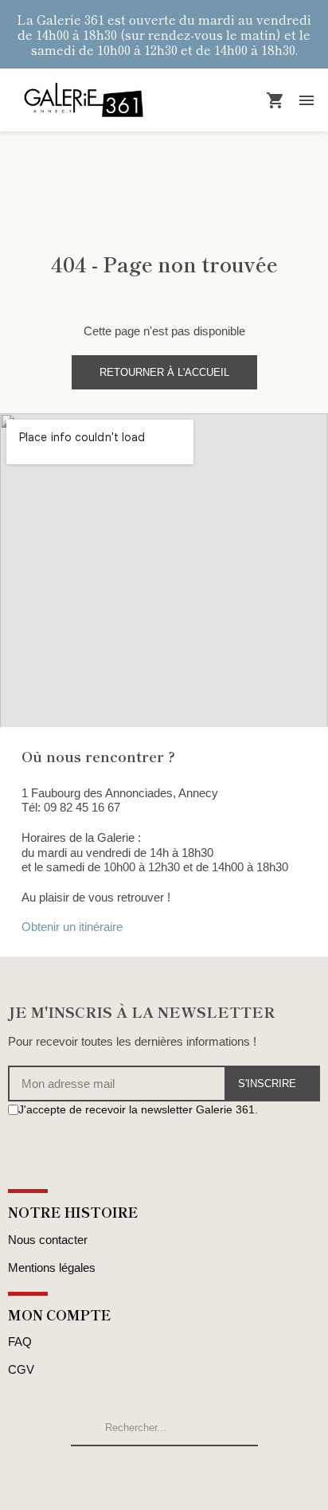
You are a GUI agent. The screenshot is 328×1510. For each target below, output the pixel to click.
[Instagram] (32, 1140)
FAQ (20, 1341)
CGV (21, 1369)
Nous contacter (48, 1239)
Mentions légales (52, 1267)
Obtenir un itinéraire (72, 926)
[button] (164, 372)
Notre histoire (73, 1212)
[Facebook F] (14, 1140)
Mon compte (59, 1314)
